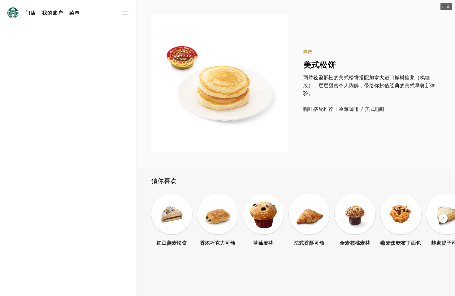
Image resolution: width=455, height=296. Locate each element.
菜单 (74, 13)
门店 (30, 13)
